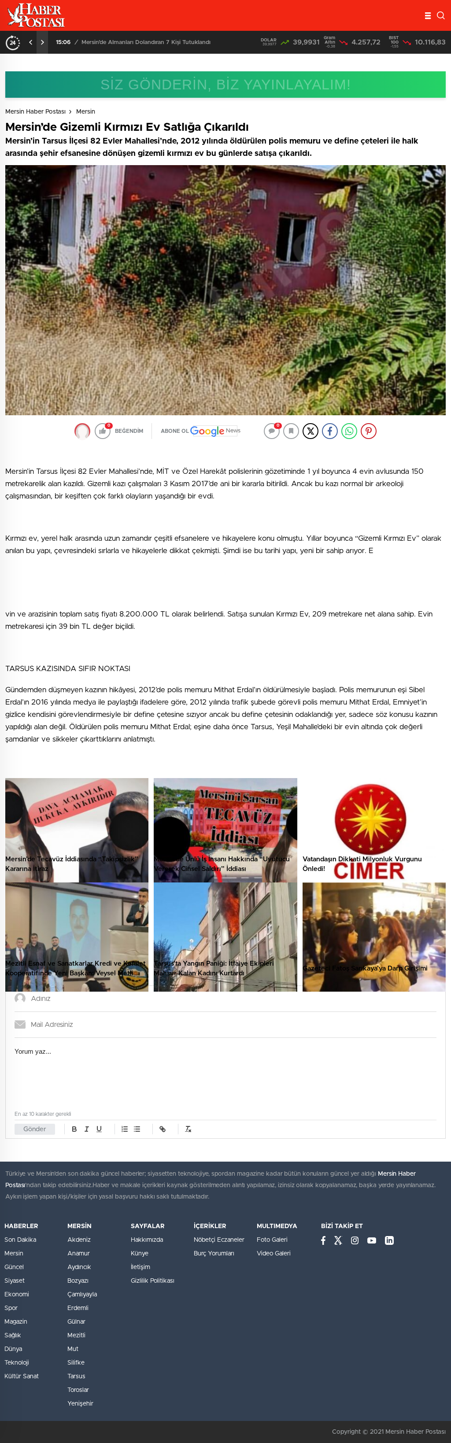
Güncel (14, 1267)
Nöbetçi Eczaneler (219, 1240)
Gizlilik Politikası (152, 1281)
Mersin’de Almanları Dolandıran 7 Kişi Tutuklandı (146, 42)
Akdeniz (79, 1240)
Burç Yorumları (214, 1254)
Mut (72, 1349)
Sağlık (12, 1335)
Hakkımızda (147, 1240)
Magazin (15, 1322)
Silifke (76, 1363)
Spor (11, 1308)
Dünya (13, 1349)
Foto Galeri (272, 1240)
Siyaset (14, 1281)
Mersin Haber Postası (35, 112)
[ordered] (124, 1129)
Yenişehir (80, 1404)
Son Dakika (20, 1240)
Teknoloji (16, 1363)
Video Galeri (274, 1254)
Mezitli (76, 1335)
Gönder (34, 1129)
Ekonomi (16, 1295)
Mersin (85, 112)
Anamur (78, 1254)
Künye (139, 1254)
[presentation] (31, 42)
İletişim (140, 1267)
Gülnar (76, 1322)
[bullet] (137, 1129)
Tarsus (76, 1376)
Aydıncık (79, 1267)
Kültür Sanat (21, 1376)
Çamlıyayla (82, 1295)
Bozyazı (78, 1281)
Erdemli (78, 1308)
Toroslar (78, 1390)
